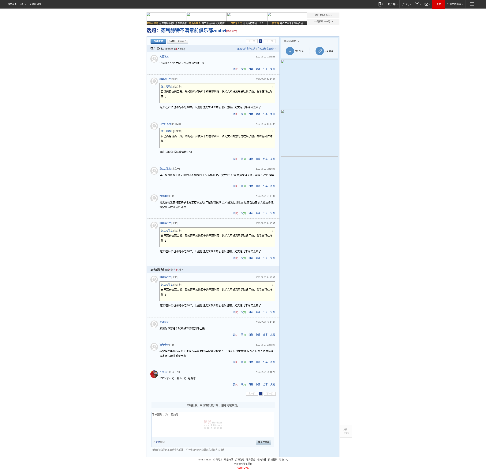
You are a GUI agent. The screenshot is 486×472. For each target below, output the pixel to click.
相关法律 (261, 459)
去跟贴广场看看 (177, 41)
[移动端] (381, 4)
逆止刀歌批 (167, 86)
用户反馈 (346, 431)
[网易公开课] (392, 4)
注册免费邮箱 (454, 4)
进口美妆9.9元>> (323, 15)
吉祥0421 (164, 372)
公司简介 (217, 459)
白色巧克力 (165, 124)
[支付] (418, 4)
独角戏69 (164, 196)
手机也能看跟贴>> (266, 48)
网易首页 (12, 4)
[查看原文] (231, 31)
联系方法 (228, 459)
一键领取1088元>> (323, 21)
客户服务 (250, 459)
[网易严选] (406, 4)
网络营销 (272, 459)
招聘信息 (239, 459)
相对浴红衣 (165, 79)
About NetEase (204, 459)
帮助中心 (283, 459)
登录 (438, 4)
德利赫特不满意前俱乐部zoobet (193, 30)
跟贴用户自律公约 (246, 48)
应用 (22, 4)
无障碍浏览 (35, 4)
